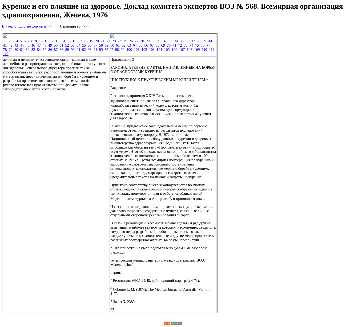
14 (63, 41)
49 (50, 45)
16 (74, 41)
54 (78, 45)
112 (5, 54)
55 (84, 45)
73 (186, 45)
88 (61, 50)
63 (129, 45)
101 (137, 50)
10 (41, 41)
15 (69, 41)
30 (153, 41)
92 (84, 50)
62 (123, 45)
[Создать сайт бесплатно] (173, 324)
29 (148, 41)
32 (165, 41)
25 (125, 41)
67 (152, 45)
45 (27, 45)
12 (52, 41)
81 (22, 50)
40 (210, 41)
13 (57, 41)
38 (199, 41)
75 (197, 45)
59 (107, 45)
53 (73, 45)
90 (73, 50)
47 (39, 45)
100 (129, 50)
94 (95, 50)
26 (131, 41)
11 (46, 41)
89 (67, 50)
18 (86, 41)
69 (163, 45)
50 (56, 45)
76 (203, 45)
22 (108, 41)
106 (174, 50)
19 (91, 41)
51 (61, 45)
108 (189, 50)
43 (16, 45)
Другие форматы (32, 26)
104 (159, 50)
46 (33, 45)
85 (44, 50)
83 (33, 50)
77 (208, 45)
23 (114, 41)
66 (146, 45)
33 (170, 41)
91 (78, 50)
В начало (9, 26)
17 (80, 41)
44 (22, 45)
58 (101, 45)
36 (187, 41)
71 (174, 45)
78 (5, 50)
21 (103, 41)
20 (97, 41)
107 (182, 50)
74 (191, 45)
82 (27, 50)
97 (111, 50)
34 (176, 41)
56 (90, 45)
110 (204, 50)
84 (39, 50)
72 (180, 45)
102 (144, 50)
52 (67, 45)
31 (159, 41)
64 (135, 45)
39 (204, 41)
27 (136, 41)
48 (44, 45)
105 (167, 50)
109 (197, 50)
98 (117, 50)
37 (193, 41)
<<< (52, 26)
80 (16, 50)
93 (90, 50)
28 (142, 41)
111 (211, 50)
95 (101, 50)
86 (50, 50)
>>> (86, 26)
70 (169, 45)
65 (140, 45)
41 (5, 45)
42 (10, 45)
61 (118, 45)
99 (123, 50)
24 (119, 41)
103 (152, 50)
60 (112, 45)
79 (10, 50)
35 (182, 41)
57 (95, 45)
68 (157, 45)
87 (56, 50)
